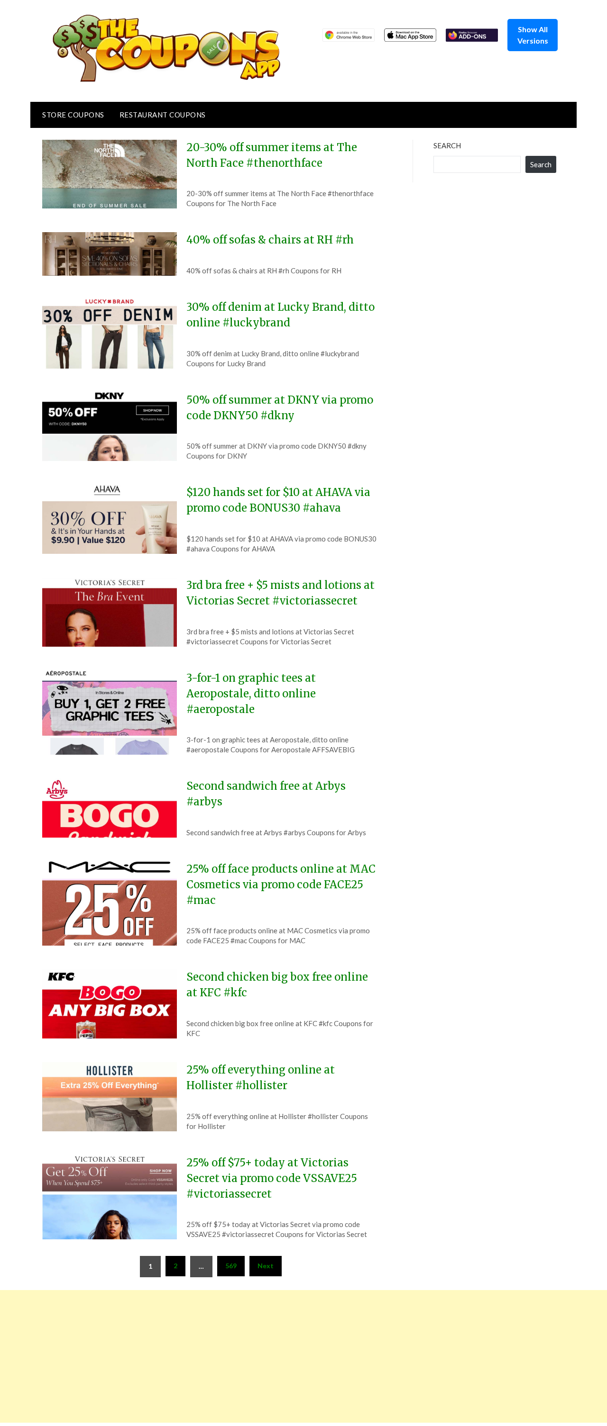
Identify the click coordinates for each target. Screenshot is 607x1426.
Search (447, 145)
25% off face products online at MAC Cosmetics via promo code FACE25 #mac (281, 884)
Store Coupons (73, 114)
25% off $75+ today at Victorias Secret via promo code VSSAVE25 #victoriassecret (271, 1178)
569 (231, 1266)
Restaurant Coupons (163, 114)
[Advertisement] (284, 1356)
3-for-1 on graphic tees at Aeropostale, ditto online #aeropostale (251, 693)
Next (266, 1266)
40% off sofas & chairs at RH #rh (270, 239)
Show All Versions (532, 35)
